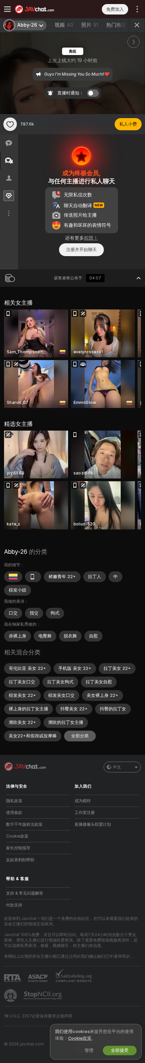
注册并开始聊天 (81, 249)
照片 (89, 25)
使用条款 (14, 812)
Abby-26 (15, 551)
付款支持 (14, 905)
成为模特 (83, 800)
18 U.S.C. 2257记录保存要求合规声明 (38, 1016)
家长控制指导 (18, 848)
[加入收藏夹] (10, 124)
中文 (117, 767)
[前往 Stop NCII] (43, 995)
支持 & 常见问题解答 (24, 893)
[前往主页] (43, 9)
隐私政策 (14, 800)
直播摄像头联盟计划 (93, 824)
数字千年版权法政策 (24, 824)
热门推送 (116, 25)
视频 (64, 25)
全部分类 (80, 735)
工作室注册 (85, 812)
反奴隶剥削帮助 (20, 859)
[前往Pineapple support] (11, 995)
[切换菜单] (7, 9)
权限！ (91, 238)
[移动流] (33, 576)
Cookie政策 (17, 836)
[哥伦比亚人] (13, 576)
